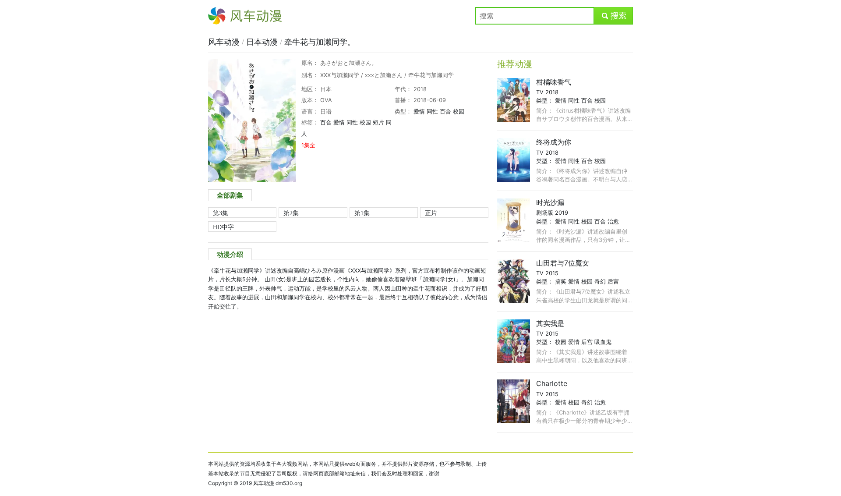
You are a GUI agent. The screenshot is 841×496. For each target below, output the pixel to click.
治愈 (613, 221)
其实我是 (550, 323)
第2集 (291, 212)
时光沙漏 (550, 202)
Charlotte (551, 383)
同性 (432, 111)
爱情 (419, 111)
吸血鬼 (602, 342)
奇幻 (600, 281)
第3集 (220, 212)
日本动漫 (263, 42)
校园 (458, 111)
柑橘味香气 (553, 82)
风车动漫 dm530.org (277, 483)
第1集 (362, 212)
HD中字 (223, 226)
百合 (445, 111)
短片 (378, 122)
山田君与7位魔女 (562, 263)
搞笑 (560, 281)
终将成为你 (553, 142)
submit (613, 15)
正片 (431, 212)
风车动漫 (222, 15)
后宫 (613, 281)
